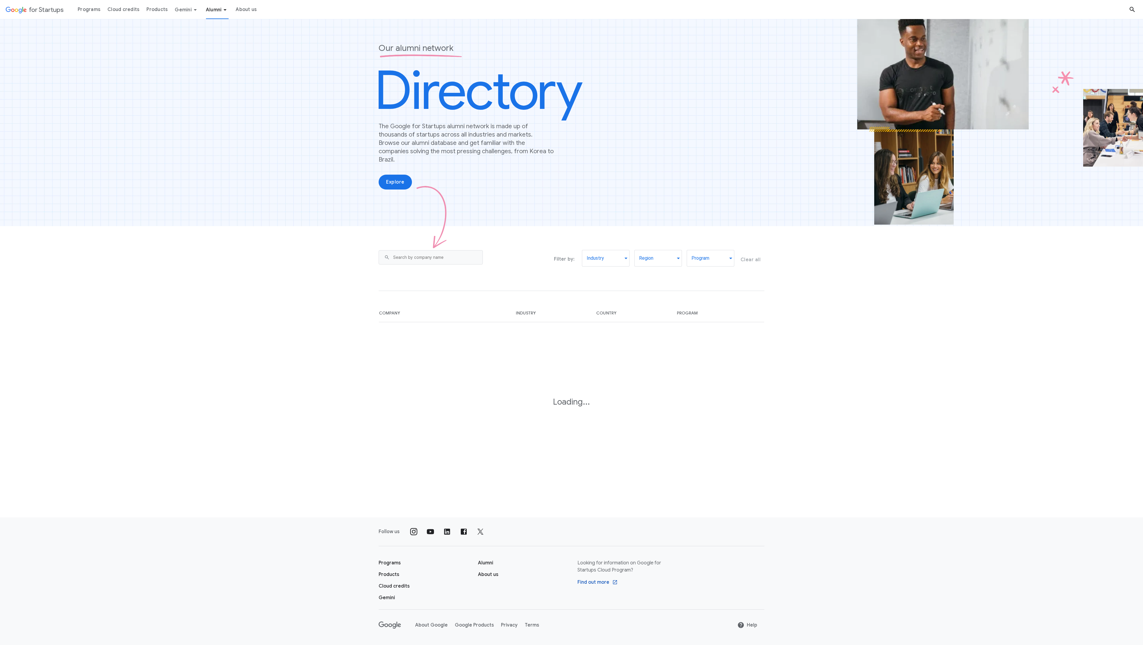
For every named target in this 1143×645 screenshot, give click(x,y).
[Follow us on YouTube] (430, 532)
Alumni (214, 10)
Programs (89, 9)
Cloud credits (123, 9)
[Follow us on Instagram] (414, 532)
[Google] (390, 625)
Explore (395, 182)
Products (157, 9)
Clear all (751, 260)
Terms (532, 625)
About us (246, 9)
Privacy (509, 625)
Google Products (474, 625)
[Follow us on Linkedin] (447, 532)
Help (752, 625)
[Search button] (1132, 9)
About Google (431, 625)
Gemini (183, 10)
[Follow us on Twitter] (480, 532)
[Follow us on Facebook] (464, 532)
